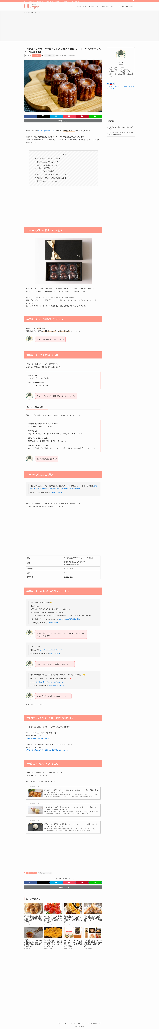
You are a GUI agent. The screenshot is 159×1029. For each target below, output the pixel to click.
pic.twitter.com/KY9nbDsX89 (69, 619)
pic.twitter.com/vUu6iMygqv (52, 682)
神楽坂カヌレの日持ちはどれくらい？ (48, 162)
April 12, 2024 (52, 622)
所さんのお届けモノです (46, 130)
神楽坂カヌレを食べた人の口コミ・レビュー (50, 174)
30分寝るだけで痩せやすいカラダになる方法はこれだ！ (121, 128)
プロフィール (68, 1023)
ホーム (61, 1023)
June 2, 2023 (56, 492)
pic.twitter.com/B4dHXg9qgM (50, 650)
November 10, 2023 (55, 685)
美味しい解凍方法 (44, 168)
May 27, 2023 (53, 653)
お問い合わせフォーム (94, 1023)
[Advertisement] (79, 27)
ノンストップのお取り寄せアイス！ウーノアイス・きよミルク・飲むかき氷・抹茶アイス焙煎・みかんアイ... (70, 808)
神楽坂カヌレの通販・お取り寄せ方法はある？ (51, 178)
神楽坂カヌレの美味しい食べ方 (46, 165)
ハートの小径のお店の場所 (44, 171)
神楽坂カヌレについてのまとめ (46, 181)
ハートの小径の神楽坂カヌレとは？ (47, 158)
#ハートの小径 (35, 682)
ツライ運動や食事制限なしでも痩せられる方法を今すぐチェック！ (121, 133)
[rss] (131, 1)
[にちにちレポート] (32, 6)
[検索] (133, 1)
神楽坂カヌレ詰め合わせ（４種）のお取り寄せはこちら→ (46, 750)
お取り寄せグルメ (36, 55)
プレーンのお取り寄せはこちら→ (37, 738)
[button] (30, 116)
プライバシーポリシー (80, 1023)
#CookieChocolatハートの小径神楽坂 (47, 488)
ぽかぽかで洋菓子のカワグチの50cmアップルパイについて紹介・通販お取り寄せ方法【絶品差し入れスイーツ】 (71, 791)
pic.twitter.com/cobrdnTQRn (71, 488)
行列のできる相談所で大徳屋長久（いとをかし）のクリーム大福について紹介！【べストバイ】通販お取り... (70, 825)
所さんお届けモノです (50, 55)
